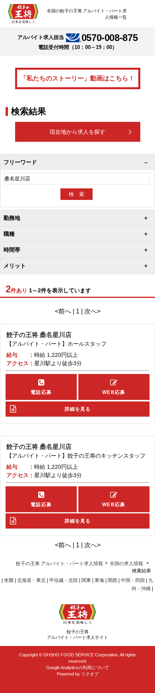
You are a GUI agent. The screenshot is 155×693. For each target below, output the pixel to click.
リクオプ (90, 673)
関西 (112, 580)
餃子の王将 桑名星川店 (39, 334)
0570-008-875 (109, 38)
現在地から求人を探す (77, 132)
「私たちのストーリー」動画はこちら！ (77, 78)
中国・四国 (133, 580)
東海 (99, 580)
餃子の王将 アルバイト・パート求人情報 (59, 563)
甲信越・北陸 (63, 580)
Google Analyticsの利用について (77, 667)
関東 (86, 580)
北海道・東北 (31, 580)
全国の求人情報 (127, 563)
